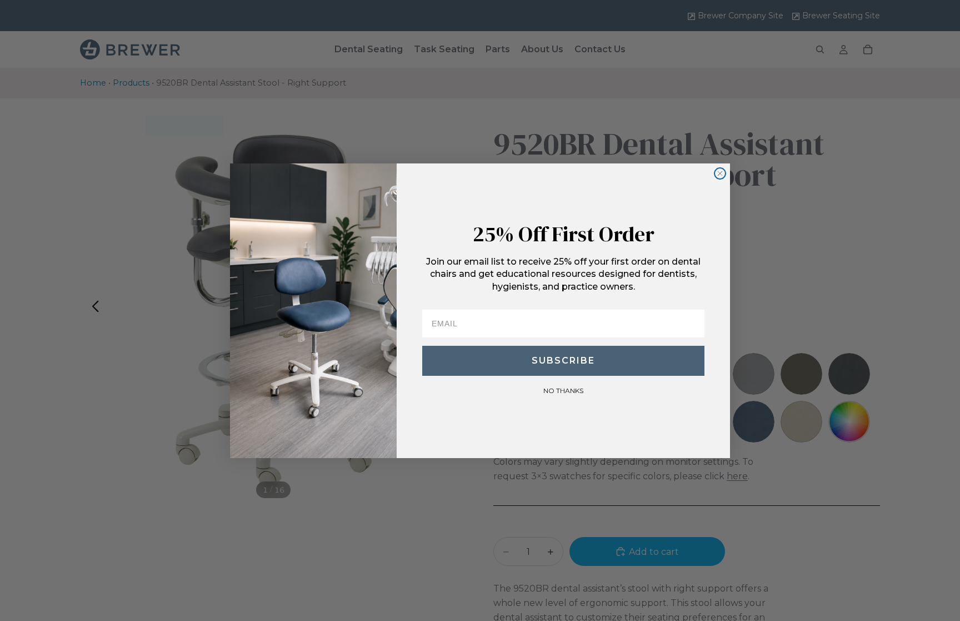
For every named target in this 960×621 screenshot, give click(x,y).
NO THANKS (563, 390)
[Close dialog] (720, 173)
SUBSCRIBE (563, 360)
